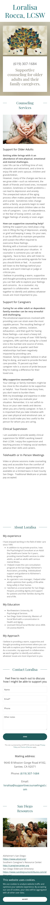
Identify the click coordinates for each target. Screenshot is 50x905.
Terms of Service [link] (26, 747)
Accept (25, 899)
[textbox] (25, 689)
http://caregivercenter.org (16, 865)
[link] (25, 11)
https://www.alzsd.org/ (14, 859)
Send (25, 737)
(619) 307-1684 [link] (25, 63)
